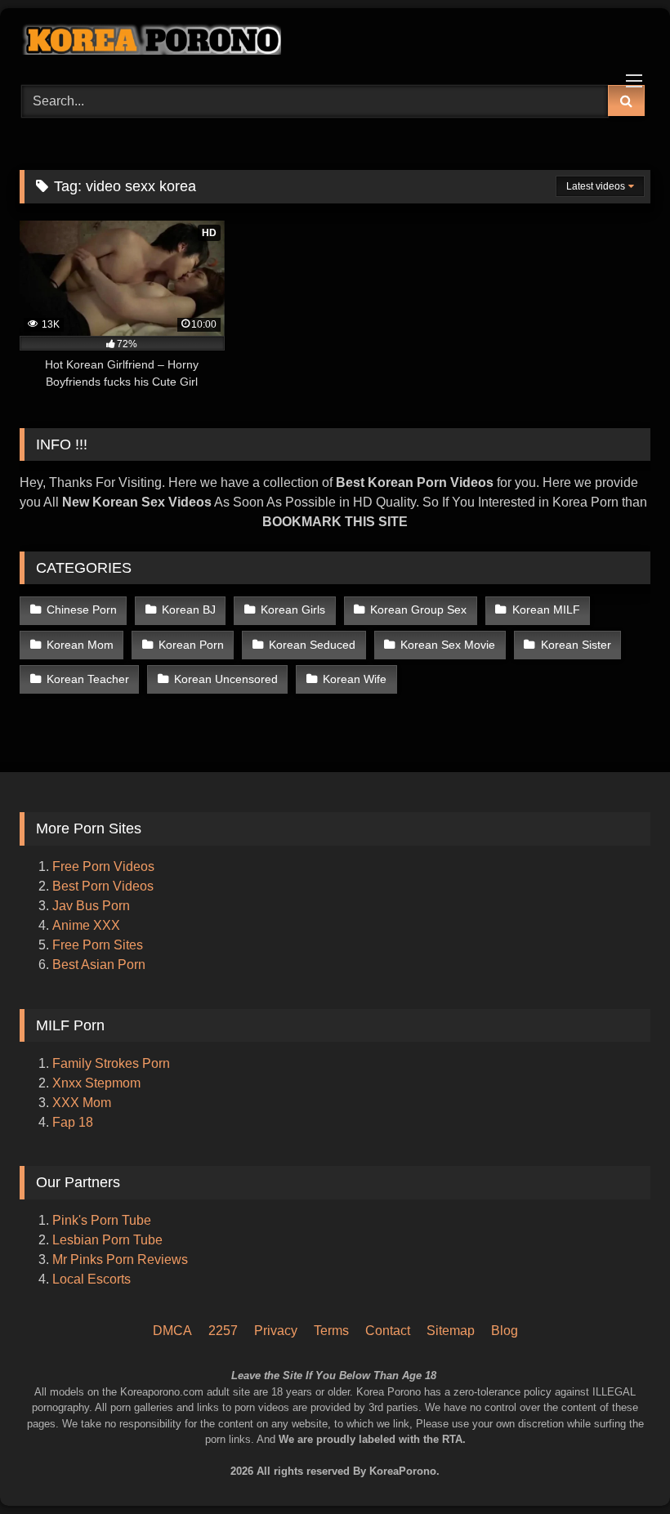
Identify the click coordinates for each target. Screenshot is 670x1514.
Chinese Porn (82, 609)
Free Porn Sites (97, 945)
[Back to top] (636, 1433)
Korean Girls (293, 609)
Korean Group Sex (418, 609)
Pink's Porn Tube (101, 1220)
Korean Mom (80, 644)
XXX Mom (83, 1103)
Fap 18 (72, 1122)
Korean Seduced (312, 644)
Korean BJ (189, 609)
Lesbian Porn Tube (107, 1240)
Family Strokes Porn (111, 1063)
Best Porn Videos (103, 886)
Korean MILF (546, 609)
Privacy (275, 1331)
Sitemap (451, 1331)
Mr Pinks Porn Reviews (121, 1259)
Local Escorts (91, 1279)
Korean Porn (191, 644)
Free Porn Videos (103, 866)
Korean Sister (576, 644)
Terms (331, 1331)
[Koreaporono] (335, 40)
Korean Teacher (88, 679)
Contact (387, 1331)
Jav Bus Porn (91, 906)
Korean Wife (354, 679)
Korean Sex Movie (447, 644)
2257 (223, 1331)
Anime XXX (86, 925)
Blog (504, 1331)
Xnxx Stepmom (96, 1083)
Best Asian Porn (98, 964)
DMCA (172, 1331)
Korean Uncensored (226, 679)
